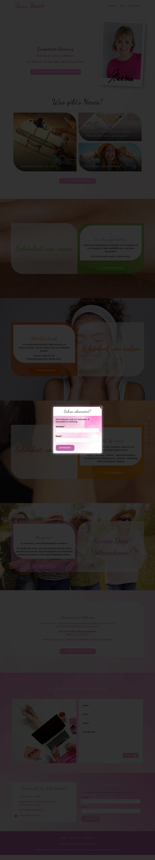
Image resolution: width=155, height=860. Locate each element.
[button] (101, 407)
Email (59, 436)
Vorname (60, 426)
